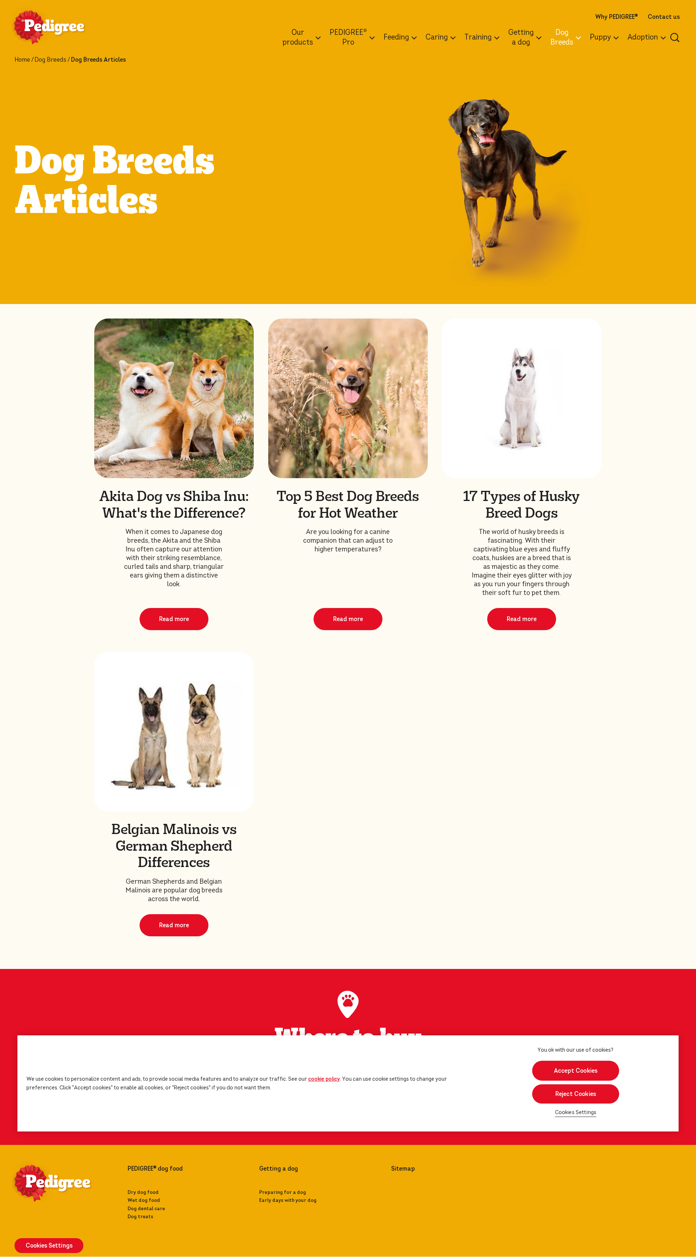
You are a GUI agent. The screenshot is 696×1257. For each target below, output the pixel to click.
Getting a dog (278, 1169)
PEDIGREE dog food (155, 1169)
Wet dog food (144, 1200)
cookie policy (324, 1079)
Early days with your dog (287, 1200)
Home (22, 60)
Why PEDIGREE (616, 17)
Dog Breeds (50, 60)
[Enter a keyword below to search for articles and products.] (675, 37)
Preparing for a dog (282, 1192)
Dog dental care (146, 1208)
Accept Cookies (576, 1071)
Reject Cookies (575, 1094)
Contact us (664, 17)
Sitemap (403, 1169)
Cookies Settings (576, 1112)
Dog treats (140, 1216)
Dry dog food (143, 1192)
